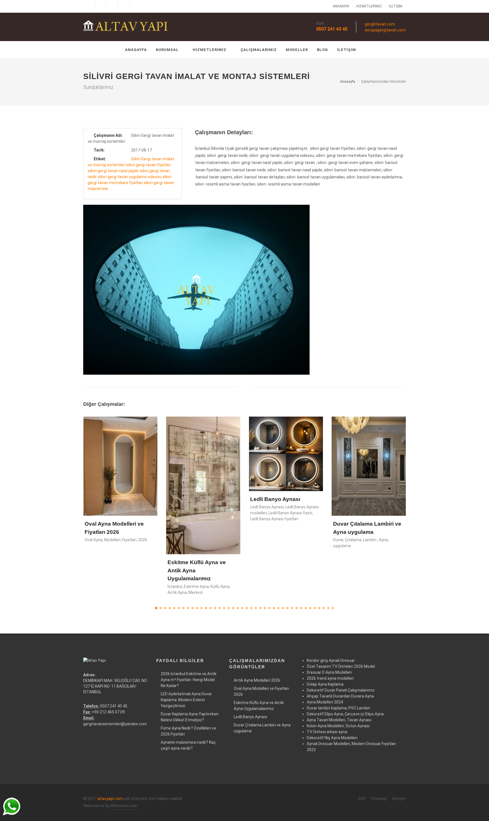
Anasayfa (341, 6)
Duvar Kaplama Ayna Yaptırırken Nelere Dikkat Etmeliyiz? (189, 717)
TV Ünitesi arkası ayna (327, 732)
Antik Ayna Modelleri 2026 (257, 680)
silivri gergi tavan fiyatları (148, 165)
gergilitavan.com (380, 24)
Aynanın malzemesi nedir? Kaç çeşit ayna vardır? (188, 745)
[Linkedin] (112, 6)
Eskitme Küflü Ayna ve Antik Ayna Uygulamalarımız (259, 705)
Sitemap (379, 798)
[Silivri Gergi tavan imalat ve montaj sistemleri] (196, 289)
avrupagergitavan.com (385, 30)
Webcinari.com (124, 805)
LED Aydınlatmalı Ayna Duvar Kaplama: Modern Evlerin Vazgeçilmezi (186, 700)
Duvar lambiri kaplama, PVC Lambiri (338, 708)
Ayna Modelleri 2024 (325, 702)
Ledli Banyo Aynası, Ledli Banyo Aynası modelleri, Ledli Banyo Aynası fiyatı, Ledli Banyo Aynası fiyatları (284, 513)
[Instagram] (123, 6)
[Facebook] (89, 6)
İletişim (395, 6)
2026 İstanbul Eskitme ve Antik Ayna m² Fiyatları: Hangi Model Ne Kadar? (188, 679)
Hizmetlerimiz (369, 6)
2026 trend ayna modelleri (330, 678)
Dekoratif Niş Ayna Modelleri (332, 737)
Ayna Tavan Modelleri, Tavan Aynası (339, 720)
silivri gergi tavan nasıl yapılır (113, 171)
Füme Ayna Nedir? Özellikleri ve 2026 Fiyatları (188, 731)
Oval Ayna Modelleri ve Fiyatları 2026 (261, 691)
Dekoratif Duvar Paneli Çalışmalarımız (341, 690)
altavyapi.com (110, 798)
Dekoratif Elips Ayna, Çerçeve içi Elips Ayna (345, 714)
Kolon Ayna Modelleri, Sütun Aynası (338, 726)
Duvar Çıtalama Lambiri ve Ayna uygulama (262, 728)
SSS (362, 798)
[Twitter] (100, 6)
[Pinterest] (135, 6)
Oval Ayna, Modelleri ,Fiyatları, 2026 (116, 540)
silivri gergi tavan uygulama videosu (130, 176)
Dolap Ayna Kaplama (325, 684)
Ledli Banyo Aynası (275, 499)
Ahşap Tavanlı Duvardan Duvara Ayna (340, 696)
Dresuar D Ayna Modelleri (329, 672)
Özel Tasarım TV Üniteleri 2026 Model (341, 666)
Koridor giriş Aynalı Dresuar (331, 660)
